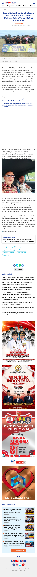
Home (3, 6)
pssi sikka (18, 249)
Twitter (21, 567)
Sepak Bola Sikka (21, 252)
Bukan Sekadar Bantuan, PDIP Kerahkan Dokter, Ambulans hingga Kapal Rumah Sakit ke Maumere (12, 527)
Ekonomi (32, 6)
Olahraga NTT (20, 247)
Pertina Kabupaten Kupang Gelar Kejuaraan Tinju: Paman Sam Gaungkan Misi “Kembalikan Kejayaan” (18, 240)
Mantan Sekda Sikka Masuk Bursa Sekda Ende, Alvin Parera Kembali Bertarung (13, 511)
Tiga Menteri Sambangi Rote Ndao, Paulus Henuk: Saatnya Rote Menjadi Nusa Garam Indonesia (14, 543)
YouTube (24, 567)
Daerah (25, 6)
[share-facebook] (14, 265)
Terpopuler (10, 6)
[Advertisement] (18, 127)
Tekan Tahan (6, 255)
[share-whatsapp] (20, 265)
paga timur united (7, 249)
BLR (4, 247)
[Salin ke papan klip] (22, 265)
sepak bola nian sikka (8, 252)
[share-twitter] (17, 265)
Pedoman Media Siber (25, 568)
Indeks (18, 6)
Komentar (19, 269)
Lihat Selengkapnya (18, 550)
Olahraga (11, 247)
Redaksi (8, 568)
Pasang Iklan (15, 568)
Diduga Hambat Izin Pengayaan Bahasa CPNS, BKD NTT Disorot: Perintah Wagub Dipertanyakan (13, 519)
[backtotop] (18, 557)
